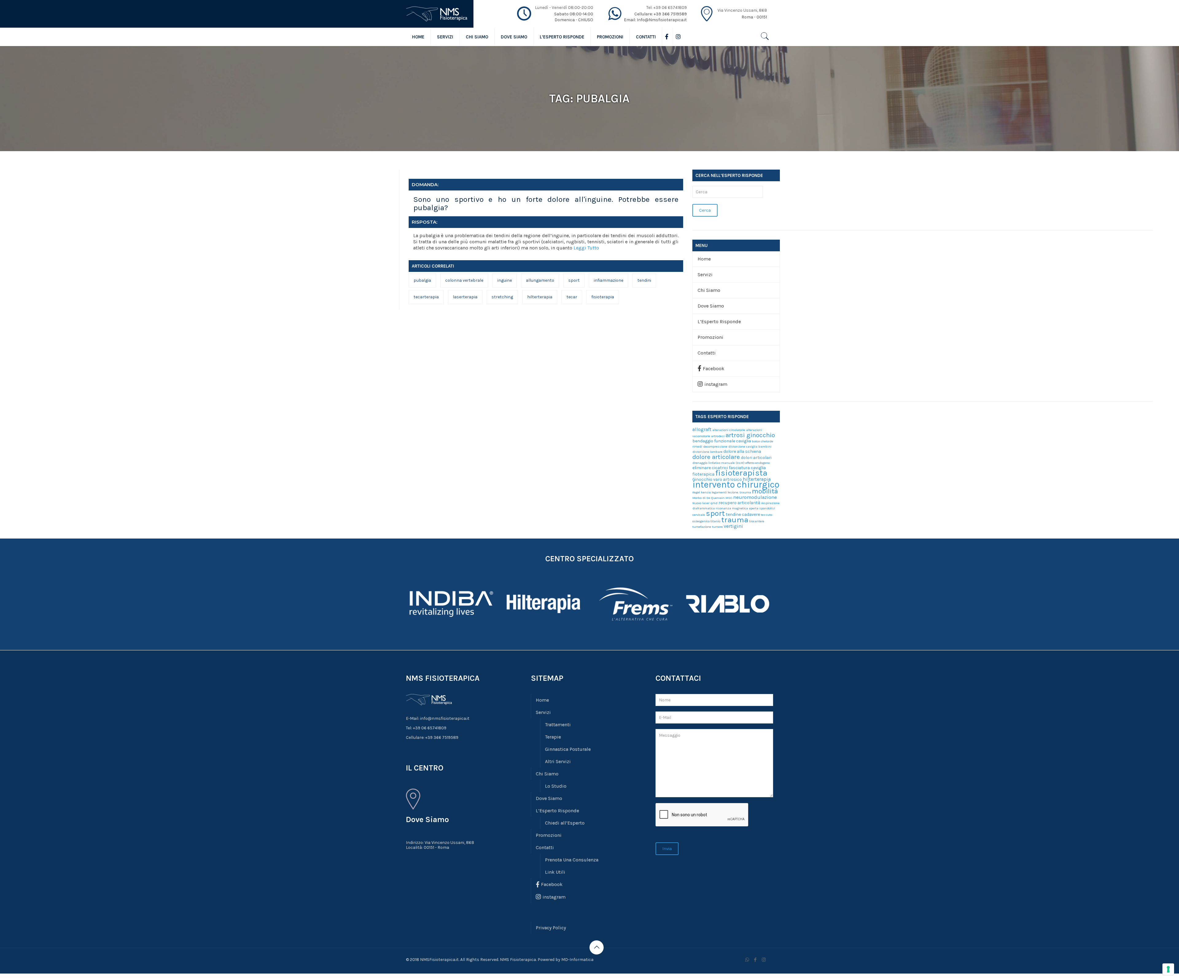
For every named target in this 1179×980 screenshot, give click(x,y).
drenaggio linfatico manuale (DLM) (718, 463)
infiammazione (608, 280)
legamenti (719, 492)
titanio (715, 521)
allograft (701, 429)
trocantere (756, 521)
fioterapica (703, 474)
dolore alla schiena (742, 451)
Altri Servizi (558, 761)
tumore (717, 527)
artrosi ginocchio (750, 435)
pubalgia (422, 280)
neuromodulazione (755, 497)
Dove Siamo (711, 306)
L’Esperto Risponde (719, 321)
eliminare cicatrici (710, 467)
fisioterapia (602, 297)
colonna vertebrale (464, 280)
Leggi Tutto (586, 248)
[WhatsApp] (747, 959)
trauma (734, 519)
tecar (571, 297)
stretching (502, 297)
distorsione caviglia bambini (750, 447)
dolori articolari (756, 457)
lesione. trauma (739, 492)
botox (756, 441)
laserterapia (465, 297)
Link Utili (555, 872)
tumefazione (701, 527)
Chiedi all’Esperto (565, 823)
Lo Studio (555, 786)
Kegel (696, 492)
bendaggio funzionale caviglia (721, 441)
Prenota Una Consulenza (571, 860)
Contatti (707, 353)
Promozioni (710, 337)
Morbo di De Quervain (708, 498)
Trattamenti (558, 724)
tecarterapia (426, 297)
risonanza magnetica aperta (737, 508)
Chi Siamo (709, 290)
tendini (644, 280)
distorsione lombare (707, 452)
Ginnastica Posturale (568, 749)
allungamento (540, 280)
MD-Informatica (577, 959)
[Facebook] (755, 959)
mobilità (765, 491)
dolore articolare (716, 457)
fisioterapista (741, 473)
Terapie (553, 737)
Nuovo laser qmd (705, 503)
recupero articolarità (739, 502)
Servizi (705, 274)
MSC (729, 498)
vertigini (733, 526)
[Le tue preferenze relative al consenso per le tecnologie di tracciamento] (1168, 969)
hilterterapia (539, 297)
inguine (504, 280)
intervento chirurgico (735, 484)
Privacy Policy (551, 928)
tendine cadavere (743, 514)
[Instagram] (764, 959)
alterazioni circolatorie (728, 430)
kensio (706, 492)
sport (574, 280)
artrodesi (718, 436)
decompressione (715, 447)
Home (704, 259)
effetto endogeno (757, 463)
